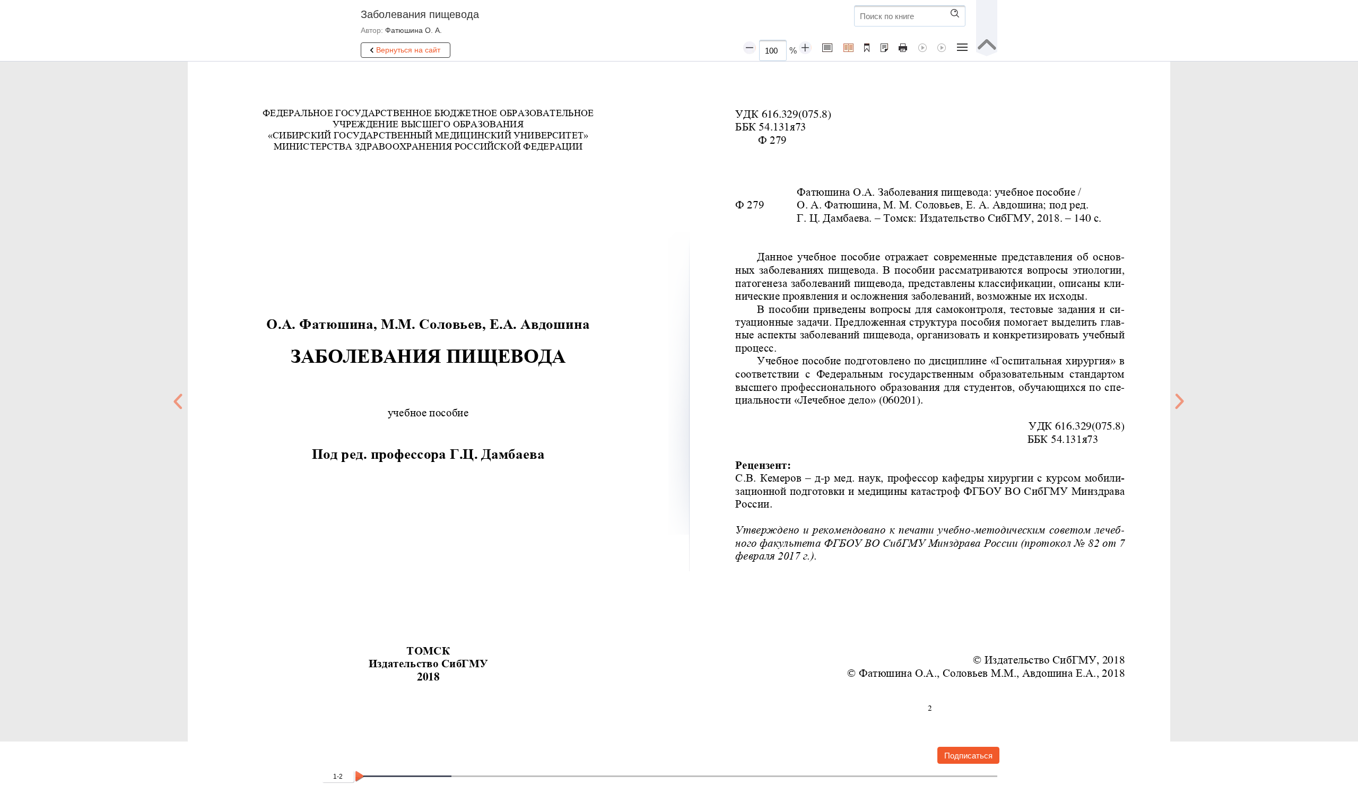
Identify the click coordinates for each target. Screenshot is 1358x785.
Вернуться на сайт (408, 50)
